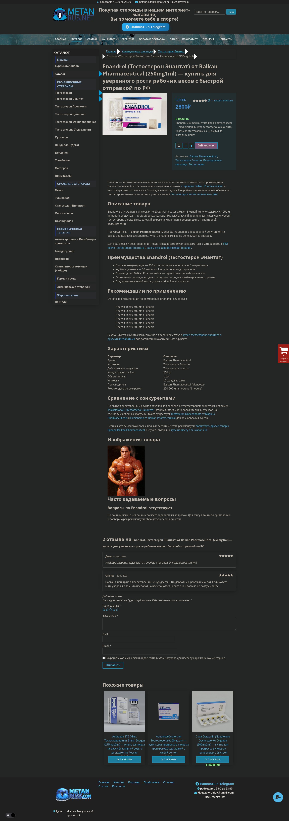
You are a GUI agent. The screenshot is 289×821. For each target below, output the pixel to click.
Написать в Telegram (148, 27)
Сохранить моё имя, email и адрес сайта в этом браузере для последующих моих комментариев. (165, 658)
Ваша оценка (112, 606)
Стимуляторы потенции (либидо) (71, 268)
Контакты (225, 39)
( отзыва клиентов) (220, 100)
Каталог (76, 39)
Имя (106, 634)
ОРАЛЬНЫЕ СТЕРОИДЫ (73, 183)
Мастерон (61, 168)
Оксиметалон (64, 213)
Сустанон (61, 137)
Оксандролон (64, 221)
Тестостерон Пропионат (71, 106)
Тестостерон (63, 92)
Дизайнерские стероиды (73, 287)
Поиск (231, 12)
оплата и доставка (152, 39)
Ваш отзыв (110, 615)
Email (107, 646)
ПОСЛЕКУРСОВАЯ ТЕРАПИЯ (69, 231)
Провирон (62, 258)
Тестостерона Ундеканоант (73, 129)
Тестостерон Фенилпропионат (75, 122)
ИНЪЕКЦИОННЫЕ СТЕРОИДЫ (69, 84)
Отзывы (208, 39)
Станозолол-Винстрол (70, 205)
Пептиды (61, 301)
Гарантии (128, 39)
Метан (59, 190)
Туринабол (62, 198)
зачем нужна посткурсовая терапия (169, 247)
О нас (173, 39)
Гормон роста (66, 278)
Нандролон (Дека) (67, 145)
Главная (60, 39)
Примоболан (63, 175)
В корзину (208, 145)
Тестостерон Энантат (69, 98)
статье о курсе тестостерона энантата (194, 194)
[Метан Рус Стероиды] (73, 14)
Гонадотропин (64, 251)
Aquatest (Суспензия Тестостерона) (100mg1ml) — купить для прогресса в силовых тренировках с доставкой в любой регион (169, 744)
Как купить (109, 39)
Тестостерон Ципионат (70, 114)
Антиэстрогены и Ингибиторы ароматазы (75, 241)
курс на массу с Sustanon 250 (189, 430)
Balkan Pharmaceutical (203, 156)
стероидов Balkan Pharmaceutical (201, 186)
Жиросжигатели (67, 295)
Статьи (92, 39)
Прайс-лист (190, 39)
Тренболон (62, 160)
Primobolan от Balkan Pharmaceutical (153, 418)
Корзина (133, 782)
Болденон (62, 152)
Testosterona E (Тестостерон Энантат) (131, 410)
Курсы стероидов (67, 66)
